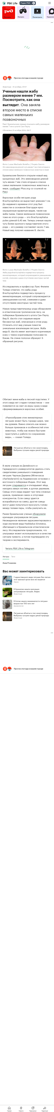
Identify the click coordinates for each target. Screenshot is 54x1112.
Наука (16, 582)
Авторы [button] (6, 556)
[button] (27, 78)
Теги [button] (13, 556)
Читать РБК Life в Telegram (19, 548)
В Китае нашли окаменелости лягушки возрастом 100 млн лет (30, 602)
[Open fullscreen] (47, 239)
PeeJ (5, 191)
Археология (18, 606)
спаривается (19, 485)
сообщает (15, 188)
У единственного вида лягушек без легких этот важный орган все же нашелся (32, 578)
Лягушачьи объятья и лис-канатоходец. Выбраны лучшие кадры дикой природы (31, 448)
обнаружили (39, 513)
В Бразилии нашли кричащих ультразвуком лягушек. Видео (27, 590)
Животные (7, 87)
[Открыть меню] (49, 3)
